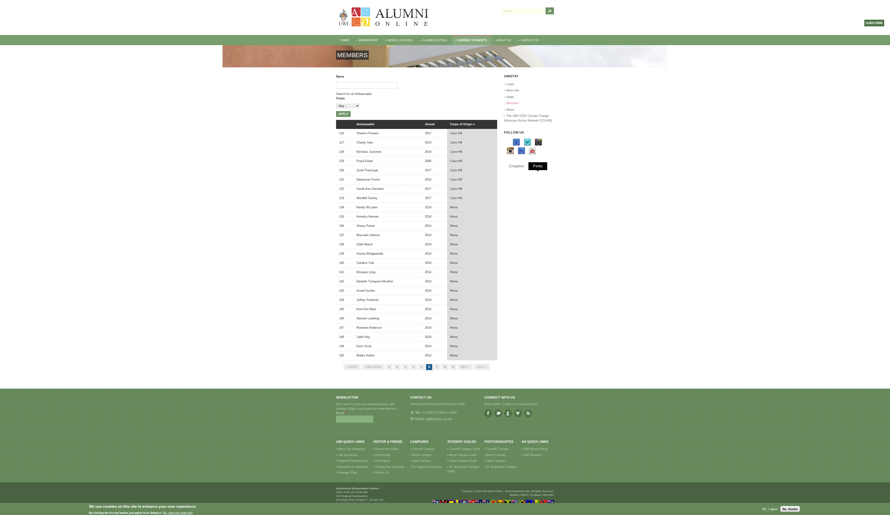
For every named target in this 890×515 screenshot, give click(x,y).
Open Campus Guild (462, 460)
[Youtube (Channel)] (532, 153)
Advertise (548, 494)
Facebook (488, 413)
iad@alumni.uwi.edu (439, 419)
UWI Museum (532, 455)
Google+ (508, 413)
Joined (430, 124)
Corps (340, 98)
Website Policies (519, 494)
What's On (382, 472)
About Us (501, 41)
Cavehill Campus (423, 449)
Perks (538, 166)
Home (345, 40)
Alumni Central (432, 41)
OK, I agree (770, 509)
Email (341, 413)
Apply (510, 97)
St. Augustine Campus (427, 466)
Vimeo (518, 413)
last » (482, 367)
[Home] (383, 17)
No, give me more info (178, 513)
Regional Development (353, 460)
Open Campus (421, 460)
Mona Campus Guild (463, 455)
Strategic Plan (347, 472)
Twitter (498, 413)
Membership (366, 41)
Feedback (535, 494)
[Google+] (538, 145)
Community (382, 455)
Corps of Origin (461, 124)
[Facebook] (516, 145)
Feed (528, 413)
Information (382, 460)
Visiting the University (389, 466)
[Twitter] (527, 145)
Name (340, 76)
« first (352, 367)
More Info (512, 90)
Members (512, 103)
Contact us (527, 41)
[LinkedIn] (521, 153)
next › (465, 367)
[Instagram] (510, 153)
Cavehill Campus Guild (464, 449)
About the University (351, 449)
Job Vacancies (348, 455)
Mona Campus (422, 455)
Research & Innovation (353, 466)
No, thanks (790, 509)
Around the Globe (386, 449)
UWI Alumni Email (535, 449)
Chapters (516, 166)
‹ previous (373, 367)
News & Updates (398, 41)
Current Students (469, 41)
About (510, 109)
